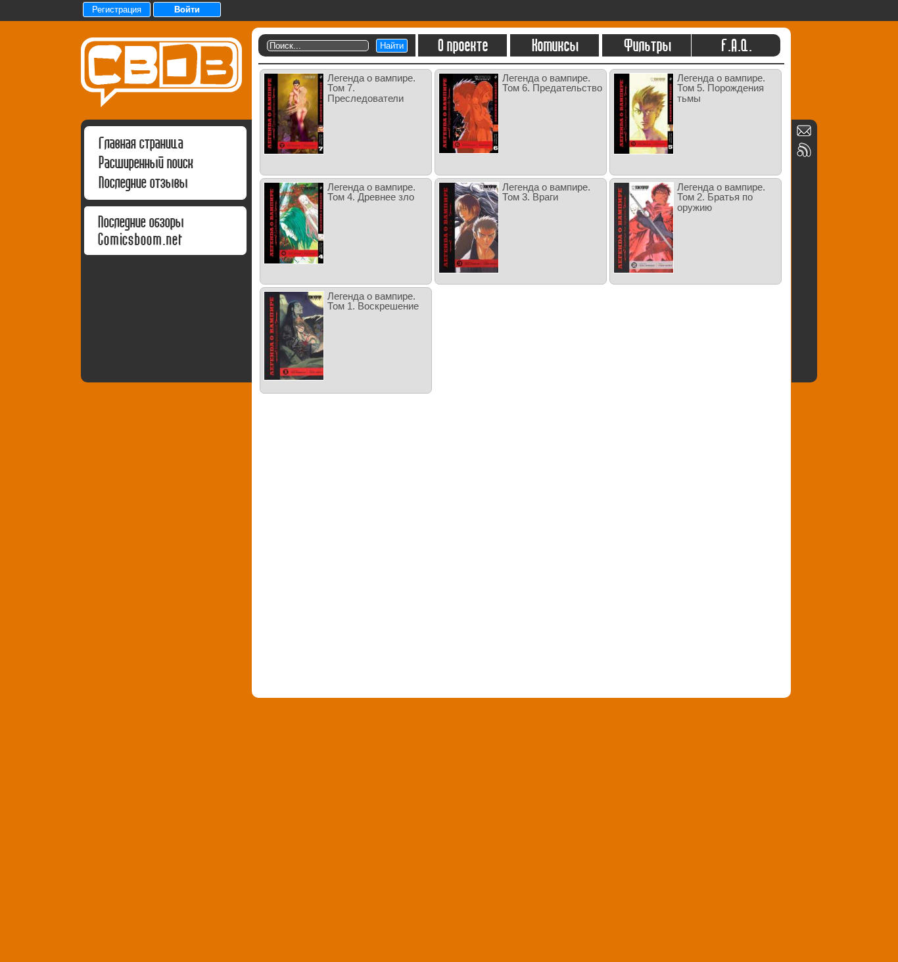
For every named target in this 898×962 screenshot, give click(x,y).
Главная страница (140, 143)
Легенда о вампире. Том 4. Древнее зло (371, 191)
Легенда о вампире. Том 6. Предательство (552, 82)
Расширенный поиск (145, 163)
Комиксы (554, 45)
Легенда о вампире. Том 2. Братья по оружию (721, 197)
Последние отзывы (142, 182)
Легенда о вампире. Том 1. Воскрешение (373, 300)
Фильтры (647, 45)
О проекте (462, 45)
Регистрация (116, 9)
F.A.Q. (736, 45)
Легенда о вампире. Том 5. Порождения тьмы (721, 88)
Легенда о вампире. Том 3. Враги (546, 191)
